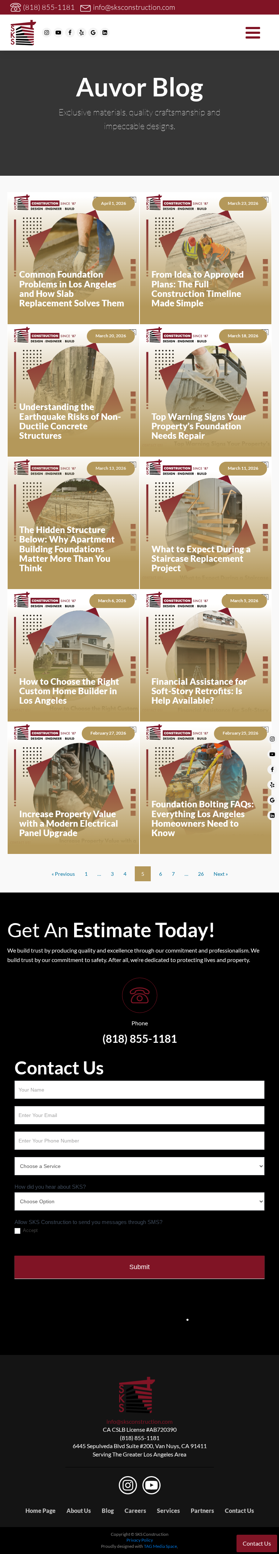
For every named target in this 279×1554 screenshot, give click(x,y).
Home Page (40, 1510)
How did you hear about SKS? (50, 1187)
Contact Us (239, 1510)
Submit (139, 1267)
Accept (30, 1230)
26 (201, 874)
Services (168, 1510)
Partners (202, 1510)
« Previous (63, 874)
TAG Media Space (160, 1546)
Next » (221, 874)
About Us (78, 1510)
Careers (135, 1510)
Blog (108, 1510)
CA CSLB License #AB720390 (140, 1429)
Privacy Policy (139, 1540)
